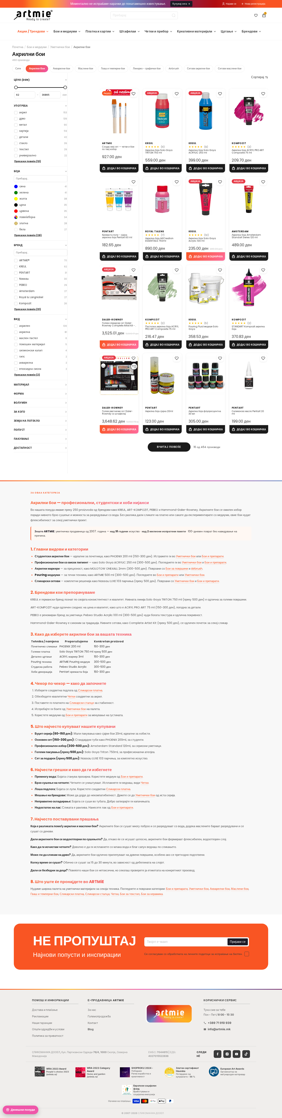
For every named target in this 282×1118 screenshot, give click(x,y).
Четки (71, 696)
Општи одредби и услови (48, 1029)
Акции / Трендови (31, 31)
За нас (92, 1009)
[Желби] (256, 15)
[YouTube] (236, 1054)
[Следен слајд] (134, 111)
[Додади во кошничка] (119, 168)
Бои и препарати (212, 556)
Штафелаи (128, 31)
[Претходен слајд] (104, 111)
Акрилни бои (37, 68)
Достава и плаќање (45, 1009)
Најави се (231, 3)
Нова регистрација (255, 3)
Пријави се (238, 942)
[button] (259, 77)
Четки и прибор (156, 31)
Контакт (93, 1022)
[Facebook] (217, 1054)
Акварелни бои (61, 68)
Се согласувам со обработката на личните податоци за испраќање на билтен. (193, 954)
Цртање (227, 31)
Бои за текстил (130, 894)
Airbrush (174, 68)
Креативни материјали (194, 31)
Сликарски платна (90, 690)
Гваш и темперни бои (113, 68)
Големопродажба (99, 1016)
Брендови (249, 31)
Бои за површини (177, 568)
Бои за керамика (152, 894)
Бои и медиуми (65, 31)
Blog (91, 1029)
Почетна (17, 47)
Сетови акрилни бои (198, 68)
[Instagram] (227, 1054)
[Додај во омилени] (133, 93)
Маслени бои (85, 68)
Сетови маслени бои (229, 68)
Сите (18, 68)
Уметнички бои (60, 47)
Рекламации (40, 1016)
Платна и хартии (98, 31)
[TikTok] (246, 1054)
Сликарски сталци (81, 703)
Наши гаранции (42, 1022)
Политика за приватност (47, 1035)
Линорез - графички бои (147, 68)
